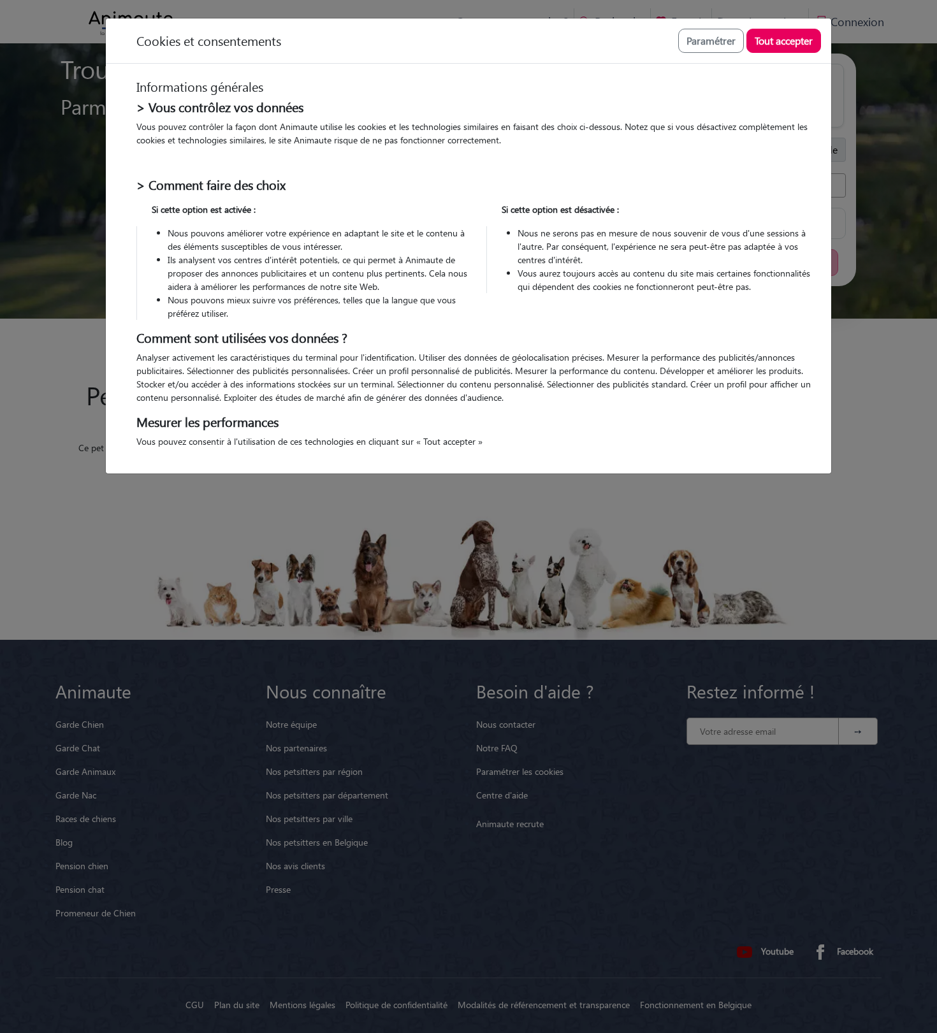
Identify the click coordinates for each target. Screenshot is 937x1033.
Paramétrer (711, 40)
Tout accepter (784, 40)
